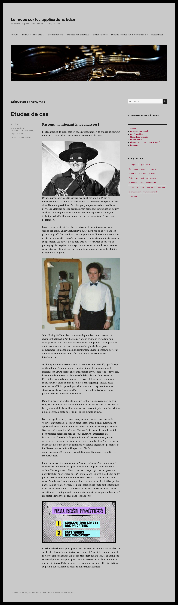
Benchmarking (55, 34)
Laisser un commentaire (21, 137)
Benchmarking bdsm (138, 169)
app (142, 164)
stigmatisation (17, 133)
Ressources (157, 34)
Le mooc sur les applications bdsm (43, 19)
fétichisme (15, 131)
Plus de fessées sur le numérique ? (129, 34)
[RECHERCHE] (165, 101)
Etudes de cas (100, 34)
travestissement (150, 192)
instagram (133, 183)
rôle (142, 187)
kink (22, 131)
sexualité (161, 187)
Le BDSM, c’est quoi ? (33, 34)
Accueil (15, 34)
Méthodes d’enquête (78, 34)
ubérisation (134, 196)
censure (152, 169)
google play (155, 178)
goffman (144, 178)
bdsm (22, 128)
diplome (132, 174)
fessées (152, 174)
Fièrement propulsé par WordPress (58, 593)
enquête (142, 174)
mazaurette (151, 183)
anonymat (15, 128)
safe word (29, 131)
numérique (133, 187)
